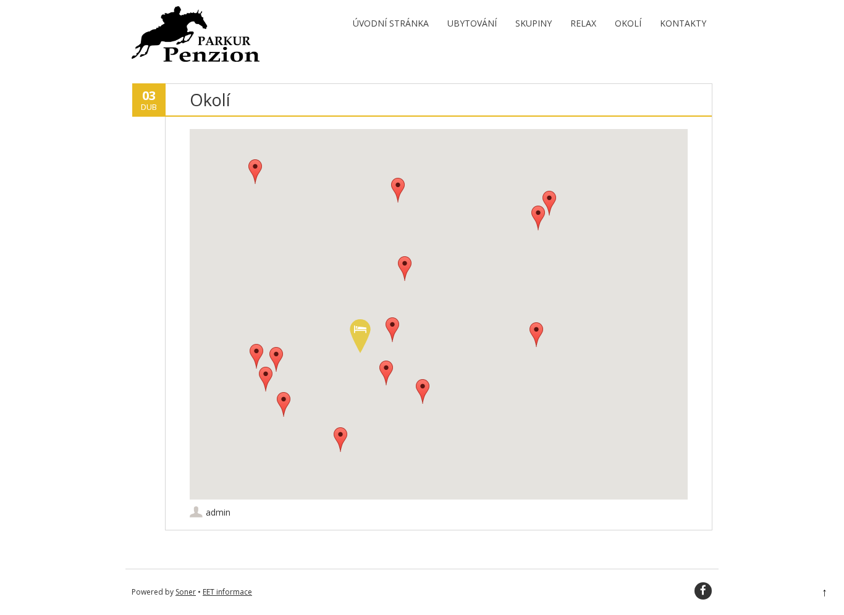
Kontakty (683, 23)
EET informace (227, 592)
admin (218, 512)
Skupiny (533, 23)
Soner (185, 592)
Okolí (628, 23)
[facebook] (703, 591)
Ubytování (472, 23)
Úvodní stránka (391, 23)
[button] (360, 336)
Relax (583, 23)
